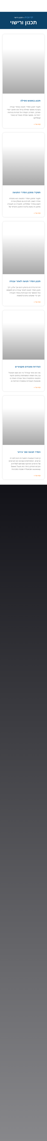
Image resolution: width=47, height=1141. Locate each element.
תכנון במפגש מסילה (30, 100)
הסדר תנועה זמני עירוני (28, 452)
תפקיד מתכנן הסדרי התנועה (26, 192)
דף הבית (29, 17)
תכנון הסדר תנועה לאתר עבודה (24, 281)
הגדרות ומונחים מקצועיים (27, 367)
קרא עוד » (37, 124)
